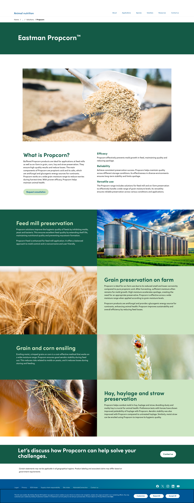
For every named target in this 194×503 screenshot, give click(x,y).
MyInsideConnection (80, 487)
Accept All (172, 496)
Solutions (150, 13)
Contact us (175, 13)
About (114, 13)
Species (139, 13)
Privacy (24, 487)
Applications (126, 13)
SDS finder (34, 487)
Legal (16, 487)
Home (16, 19)
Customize (141, 496)
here (111, 496)
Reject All (156, 496)
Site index (66, 487)
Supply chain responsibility (50, 487)
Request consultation (35, 192)
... (22, 19)
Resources (162, 13)
